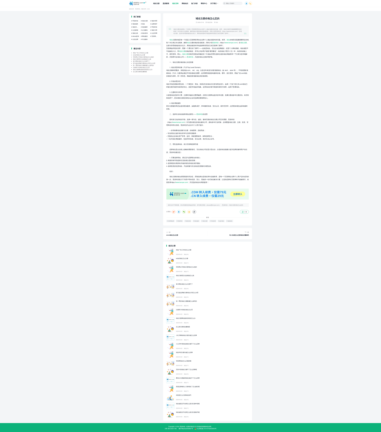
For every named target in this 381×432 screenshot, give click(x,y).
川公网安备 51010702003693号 (206, 429)
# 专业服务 (144, 39)
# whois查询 (135, 36)
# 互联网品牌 (154, 36)
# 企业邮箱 (134, 30)
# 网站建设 (144, 36)
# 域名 (143, 24)
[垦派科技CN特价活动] (207, 199)
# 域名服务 (134, 24)
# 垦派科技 (134, 20)
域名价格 (188, 221)
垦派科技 (137, 9)
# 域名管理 (153, 20)
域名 (171, 40)
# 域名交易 (153, 30)
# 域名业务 (134, 33)
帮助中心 (204, 3)
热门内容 (194, 3)
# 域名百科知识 (135, 27)
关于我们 (213, 3)
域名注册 (156, 3)
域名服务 (196, 221)
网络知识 (185, 3)
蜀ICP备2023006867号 (186, 429)
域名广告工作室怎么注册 (140, 53)
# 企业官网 (153, 33)
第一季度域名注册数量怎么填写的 (143, 65)
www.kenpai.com (231, 42)
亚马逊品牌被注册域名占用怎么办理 (144, 63)
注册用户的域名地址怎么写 (141, 67)
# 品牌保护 (153, 24)
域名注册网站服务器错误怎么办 (142, 69)
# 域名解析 (144, 27)
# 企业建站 (144, 30)
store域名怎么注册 (172, 233)
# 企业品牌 (134, 39)
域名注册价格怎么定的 (236, 205)
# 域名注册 (144, 20)
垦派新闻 (166, 3)
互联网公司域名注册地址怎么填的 (143, 57)
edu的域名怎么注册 (139, 55)
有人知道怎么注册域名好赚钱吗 (239, 233)
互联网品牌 (171, 221)
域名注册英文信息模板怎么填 (142, 59)
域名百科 (175, 3)
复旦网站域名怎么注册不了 (141, 61)
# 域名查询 (144, 33)
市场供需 (213, 221)
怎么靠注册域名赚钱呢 (140, 72)
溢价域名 (221, 221)
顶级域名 (230, 221)
